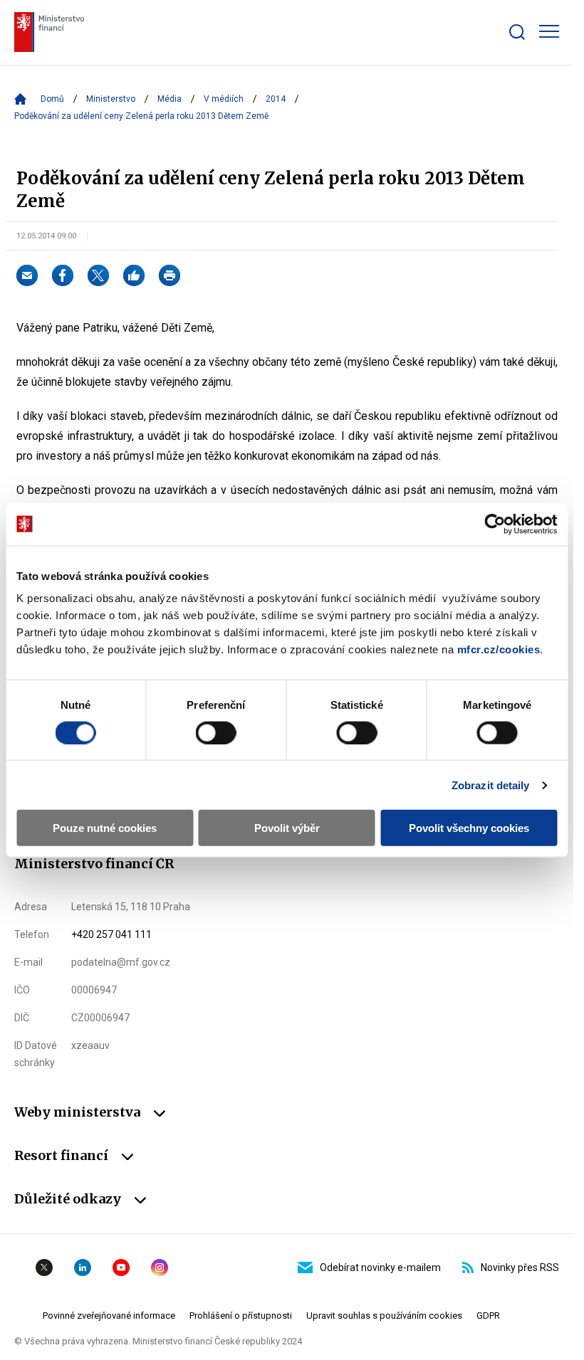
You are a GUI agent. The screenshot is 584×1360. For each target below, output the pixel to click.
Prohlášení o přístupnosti (240, 1315)
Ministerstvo (110, 99)
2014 (276, 99)
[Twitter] (98, 275)
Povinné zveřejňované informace (109, 1315)
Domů (52, 99)
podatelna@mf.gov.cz (120, 962)
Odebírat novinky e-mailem (380, 1267)
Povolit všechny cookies (469, 828)
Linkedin (82, 1267)
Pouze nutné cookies (105, 828)
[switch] (216, 732)
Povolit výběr (287, 828)
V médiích (224, 99)
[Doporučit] (134, 275)
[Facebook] (62, 275)
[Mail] (27, 275)
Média (169, 99)
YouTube (121, 1267)
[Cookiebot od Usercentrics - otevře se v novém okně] (494, 523)
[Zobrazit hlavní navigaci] (549, 31)
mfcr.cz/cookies (499, 649)
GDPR (488, 1315)
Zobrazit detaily (491, 785)
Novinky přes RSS (520, 1267)
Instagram (159, 1267)
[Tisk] (169, 275)
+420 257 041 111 (111, 934)
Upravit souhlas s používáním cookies (384, 1315)
